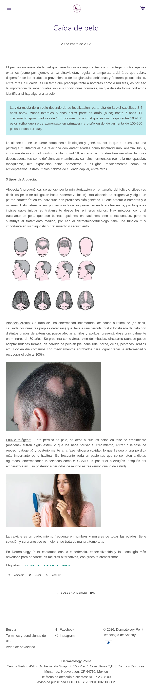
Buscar (11, 629)
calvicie (51, 565)
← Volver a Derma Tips (76, 592)
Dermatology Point (129, 629)
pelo (66, 565)
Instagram (67, 636)
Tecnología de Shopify (119, 635)
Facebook (66, 629)
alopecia (32, 565)
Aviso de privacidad (20, 647)
